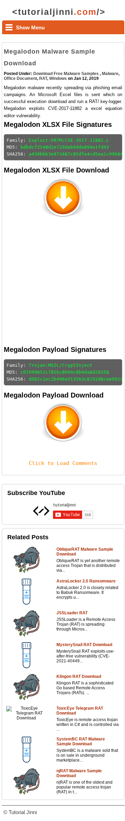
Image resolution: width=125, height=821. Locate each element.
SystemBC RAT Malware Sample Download (80, 741)
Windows (58, 78)
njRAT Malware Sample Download (79, 773)
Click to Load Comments (63, 463)
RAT (43, 78)
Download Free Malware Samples (66, 73)
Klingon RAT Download (78, 676)
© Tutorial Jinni (20, 812)
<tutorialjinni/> (59, 12)
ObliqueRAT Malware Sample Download (84, 552)
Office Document (20, 78)
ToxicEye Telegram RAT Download (79, 711)
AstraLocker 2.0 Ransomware (86, 581)
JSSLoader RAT (72, 612)
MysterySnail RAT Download (84, 644)
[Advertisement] (62, 282)
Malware (110, 73)
